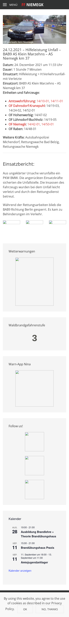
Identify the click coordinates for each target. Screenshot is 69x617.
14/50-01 (47, 124)
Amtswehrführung (22, 101)
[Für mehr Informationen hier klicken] (34, 281)
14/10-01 (43, 101)
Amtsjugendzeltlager (34, 562)
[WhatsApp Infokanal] (34, 441)
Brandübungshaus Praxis (37, 547)
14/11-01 (57, 101)
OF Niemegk (17, 124)
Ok (25, 609)
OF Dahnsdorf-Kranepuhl (27, 106)
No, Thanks (50, 609)
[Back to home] (34, 4)
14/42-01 (33, 124)
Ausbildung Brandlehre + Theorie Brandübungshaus (38, 534)
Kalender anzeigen (20, 570)
